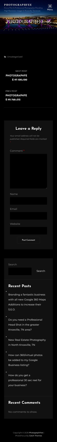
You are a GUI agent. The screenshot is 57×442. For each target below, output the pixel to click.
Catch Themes (35, 436)
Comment (17, 150)
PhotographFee (18, 4)
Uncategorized (14, 56)
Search (12, 264)
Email (13, 209)
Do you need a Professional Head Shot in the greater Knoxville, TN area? (25, 324)
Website (15, 223)
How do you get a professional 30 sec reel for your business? (24, 380)
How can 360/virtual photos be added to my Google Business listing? (25, 360)
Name (14, 194)
